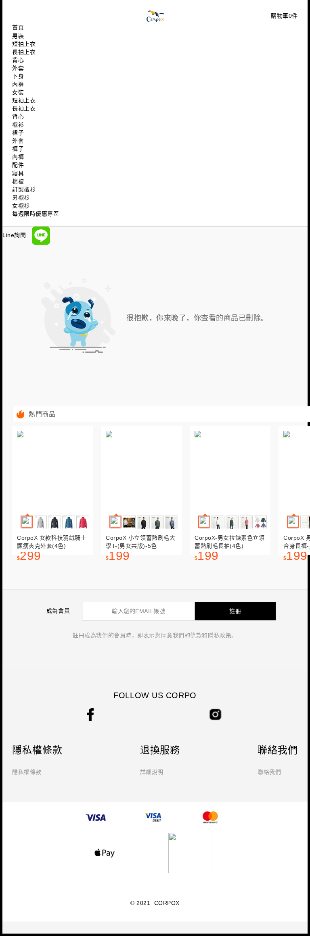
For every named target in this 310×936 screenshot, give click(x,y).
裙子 (18, 132)
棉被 (18, 181)
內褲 (18, 84)
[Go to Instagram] (215, 714)
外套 (18, 68)
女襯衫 (21, 205)
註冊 (235, 611)
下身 (18, 76)
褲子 (18, 149)
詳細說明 (151, 772)
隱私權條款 (27, 772)
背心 (18, 60)
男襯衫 (21, 197)
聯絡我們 (269, 772)
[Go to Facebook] (90, 714)
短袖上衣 (24, 44)
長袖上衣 (24, 52)
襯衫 (18, 124)
